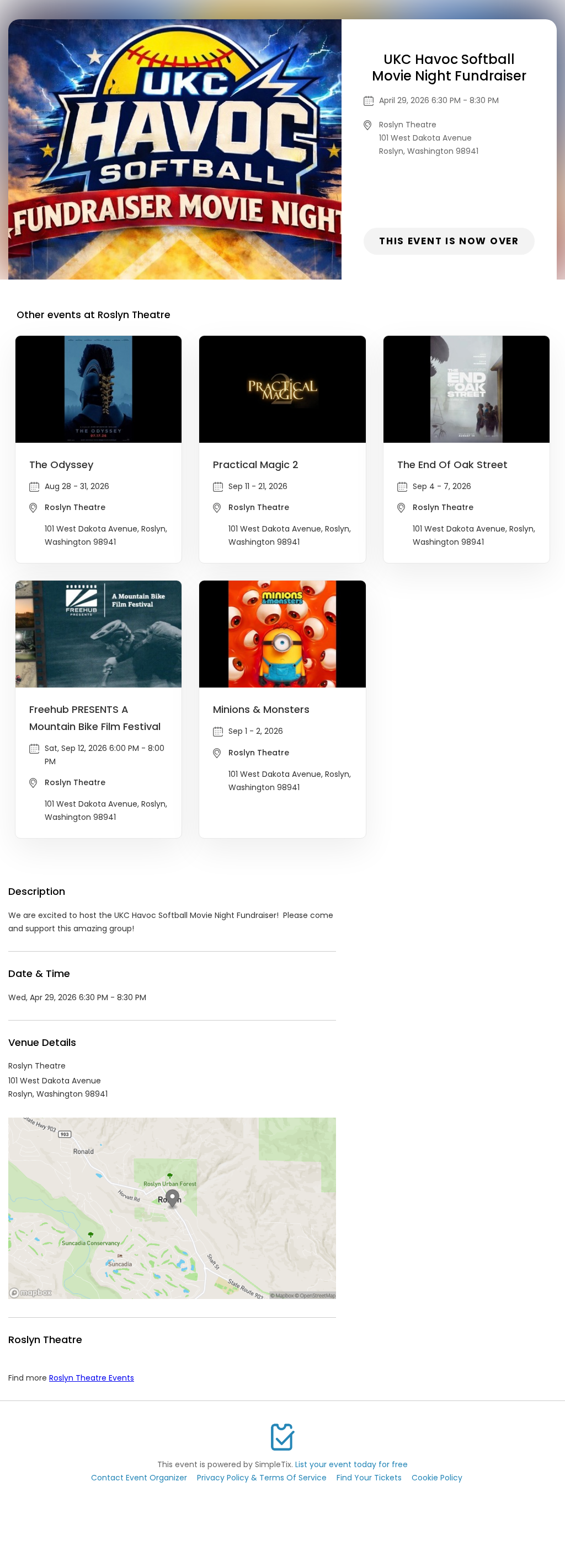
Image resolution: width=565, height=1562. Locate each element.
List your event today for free (351, 1464)
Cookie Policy (437, 1477)
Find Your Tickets (369, 1477)
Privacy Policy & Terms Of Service (262, 1477)
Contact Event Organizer (139, 1477)
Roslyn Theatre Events (91, 1377)
